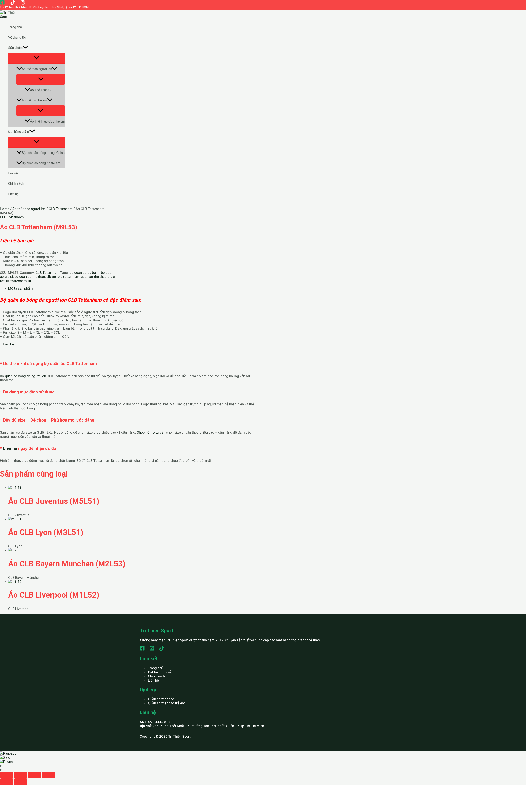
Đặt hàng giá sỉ (19, 132)
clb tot (51, 277)
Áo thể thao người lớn (37, 69)
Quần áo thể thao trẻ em (166, 703)
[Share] (20, 775)
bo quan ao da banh (84, 272)
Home (4, 209)
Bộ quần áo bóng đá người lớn (43, 153)
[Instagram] (23, 3)
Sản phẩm (15, 48)
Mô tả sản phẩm (20, 288)
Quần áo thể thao (161, 699)
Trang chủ (15, 27)
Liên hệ (13, 194)
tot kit (4, 281)
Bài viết (13, 173)
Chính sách (16, 184)
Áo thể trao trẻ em (34, 100)
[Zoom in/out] (48, 775)
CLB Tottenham (61, 209)
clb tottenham (68, 277)
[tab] (131, 288)
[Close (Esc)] (6, 775)
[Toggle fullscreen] (34, 775)
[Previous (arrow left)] (6, 781)
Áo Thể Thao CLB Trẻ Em (47, 121)
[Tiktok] (12, 3)
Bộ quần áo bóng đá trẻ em (41, 163)
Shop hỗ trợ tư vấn (151, 432)
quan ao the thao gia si (98, 277)
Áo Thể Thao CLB (42, 90)
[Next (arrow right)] (20, 781)
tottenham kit (20, 281)
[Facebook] (2, 3)
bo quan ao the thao (29, 277)
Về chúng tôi (17, 37)
